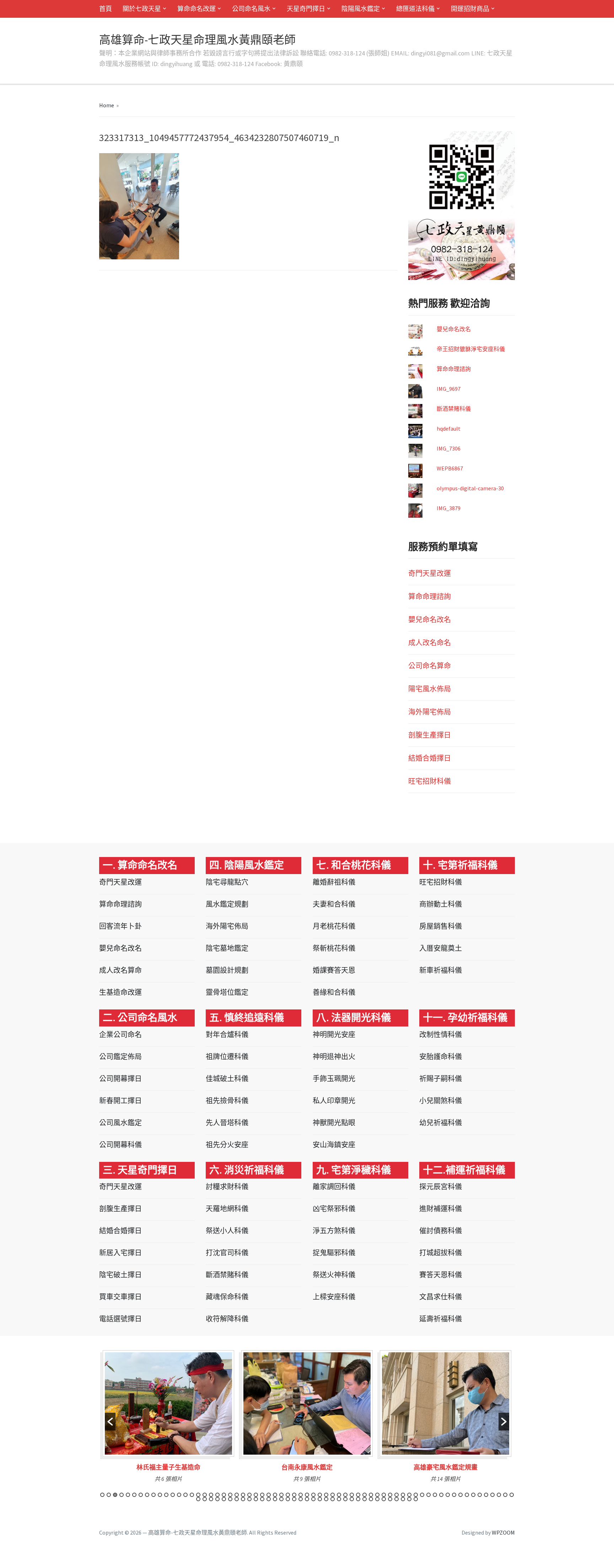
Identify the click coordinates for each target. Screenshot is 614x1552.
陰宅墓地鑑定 (227, 948)
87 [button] (332, 1499)
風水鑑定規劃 (227, 904)
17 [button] (205, 1495)
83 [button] (307, 1499)
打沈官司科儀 (227, 1252)
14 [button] (185, 1495)
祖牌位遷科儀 (227, 1056)
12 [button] (173, 1495)
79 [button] (281, 1499)
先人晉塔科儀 (227, 1122)
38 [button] (339, 1495)
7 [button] (141, 1495)
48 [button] (403, 1495)
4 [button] (121, 1495)
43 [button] (371, 1495)
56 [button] (454, 1495)
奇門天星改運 (429, 573)
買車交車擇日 (120, 1296)
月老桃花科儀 (334, 926)
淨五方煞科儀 (334, 1230)
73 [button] (243, 1499)
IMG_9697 (448, 388)
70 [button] (224, 1499)
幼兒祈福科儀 (440, 1122)
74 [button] (249, 1499)
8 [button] (147, 1495)
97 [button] (396, 1499)
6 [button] (134, 1495)
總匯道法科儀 (415, 9)
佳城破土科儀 (227, 1078)
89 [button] (345, 1499)
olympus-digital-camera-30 (470, 488)
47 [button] (396, 1495)
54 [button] (441, 1495)
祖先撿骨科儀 (227, 1100)
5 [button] (128, 1495)
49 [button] (409, 1495)
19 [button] (217, 1495)
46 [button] (390, 1495)
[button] (110, 1421)
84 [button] (313, 1499)
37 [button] (332, 1495)
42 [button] (364, 1495)
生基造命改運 (120, 992)
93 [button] (371, 1499)
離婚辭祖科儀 (334, 882)
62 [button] (492, 1495)
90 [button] (352, 1499)
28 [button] (275, 1495)
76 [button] (262, 1499)
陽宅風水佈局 (429, 688)
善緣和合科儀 (334, 992)
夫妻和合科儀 (334, 904)
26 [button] (262, 1495)
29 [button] (281, 1495)
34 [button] (313, 1495)
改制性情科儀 (440, 1034)
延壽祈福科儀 (440, 1318)
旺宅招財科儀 (429, 781)
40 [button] (352, 1495)
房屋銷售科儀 (440, 926)
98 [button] (403, 1499)
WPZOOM (503, 1532)
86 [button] (326, 1499)
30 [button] (288, 1495)
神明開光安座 (334, 1034)
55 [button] (448, 1495)
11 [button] (166, 1495)
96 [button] (390, 1499)
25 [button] (256, 1495)
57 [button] (460, 1495)
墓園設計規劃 (227, 970)
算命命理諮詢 (454, 368)
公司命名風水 (251, 9)
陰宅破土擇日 (120, 1274)
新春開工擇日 (120, 1100)
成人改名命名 (429, 642)
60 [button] (480, 1495)
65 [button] (512, 1495)
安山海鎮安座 (334, 1144)
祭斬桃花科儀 (334, 948)
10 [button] (160, 1495)
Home (106, 105)
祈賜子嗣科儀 (440, 1078)
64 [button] (505, 1495)
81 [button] (294, 1499)
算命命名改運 (196, 9)
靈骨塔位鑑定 (227, 992)
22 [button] (237, 1495)
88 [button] (339, 1499)
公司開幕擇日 (120, 1078)
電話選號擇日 (120, 1318)
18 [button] (211, 1495)
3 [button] (115, 1495)
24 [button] (249, 1495)
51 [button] (422, 1495)
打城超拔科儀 (440, 1252)
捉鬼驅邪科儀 (334, 1252)
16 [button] (198, 1495)
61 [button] (486, 1495)
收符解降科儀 (227, 1318)
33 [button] (307, 1495)
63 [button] (499, 1495)
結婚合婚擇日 (429, 758)
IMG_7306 (448, 448)
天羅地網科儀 (227, 1208)
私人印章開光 (334, 1100)
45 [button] (384, 1495)
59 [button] (473, 1495)
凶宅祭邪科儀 (334, 1208)
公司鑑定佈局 (120, 1056)
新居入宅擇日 (120, 1252)
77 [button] (268, 1499)
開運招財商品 (470, 9)
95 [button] (384, 1499)
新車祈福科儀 (440, 970)
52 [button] (428, 1495)
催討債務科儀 (440, 1230)
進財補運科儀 (440, 1208)
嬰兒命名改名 (454, 329)
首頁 (105, 9)
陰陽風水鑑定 (360, 9)
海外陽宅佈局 (429, 711)
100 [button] (416, 1499)
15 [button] (192, 1495)
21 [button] (230, 1495)
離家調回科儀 (334, 1186)
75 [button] (256, 1499)
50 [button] (416, 1495)
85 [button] (320, 1499)
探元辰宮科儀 (440, 1186)
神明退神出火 (334, 1056)
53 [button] (435, 1495)
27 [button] (268, 1495)
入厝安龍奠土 (440, 948)
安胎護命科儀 (440, 1056)
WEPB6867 (450, 468)
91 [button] (358, 1499)
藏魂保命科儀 (227, 1296)
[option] (168, 1418)
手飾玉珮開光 (334, 1078)
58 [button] (467, 1495)
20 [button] (224, 1495)
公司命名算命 (429, 665)
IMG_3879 (448, 508)
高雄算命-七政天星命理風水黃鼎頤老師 (197, 40)
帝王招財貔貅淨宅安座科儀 (471, 348)
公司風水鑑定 (120, 1122)
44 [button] (377, 1495)
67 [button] (205, 1499)
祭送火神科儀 (334, 1274)
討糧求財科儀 (227, 1186)
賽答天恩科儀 (440, 1274)
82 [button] (300, 1499)
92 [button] (364, 1499)
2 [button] (109, 1495)
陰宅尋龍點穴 (227, 882)
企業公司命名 (120, 1034)
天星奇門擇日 (306, 9)
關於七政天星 (142, 9)
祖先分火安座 (227, 1144)
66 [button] (198, 1499)
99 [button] (409, 1499)
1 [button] (102, 1495)
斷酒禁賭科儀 (454, 408)
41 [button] (358, 1495)
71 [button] (230, 1499)
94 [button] (377, 1499)
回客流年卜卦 (120, 926)
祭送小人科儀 (227, 1230)
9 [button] (153, 1495)
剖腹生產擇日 (429, 735)
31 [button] (294, 1495)
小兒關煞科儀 (440, 1100)
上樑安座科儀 (334, 1296)
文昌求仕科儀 (440, 1296)
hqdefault (448, 428)
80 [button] (288, 1499)
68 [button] (211, 1499)
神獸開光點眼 (334, 1122)
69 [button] (217, 1499)
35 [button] (320, 1495)
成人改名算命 (120, 970)
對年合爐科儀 (227, 1034)
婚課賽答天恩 (334, 970)
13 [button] (179, 1495)
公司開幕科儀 (120, 1144)
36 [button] (326, 1495)
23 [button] (243, 1495)
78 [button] (275, 1499)
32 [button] (300, 1495)
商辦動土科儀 (440, 904)
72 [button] (237, 1499)
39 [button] (345, 1495)
